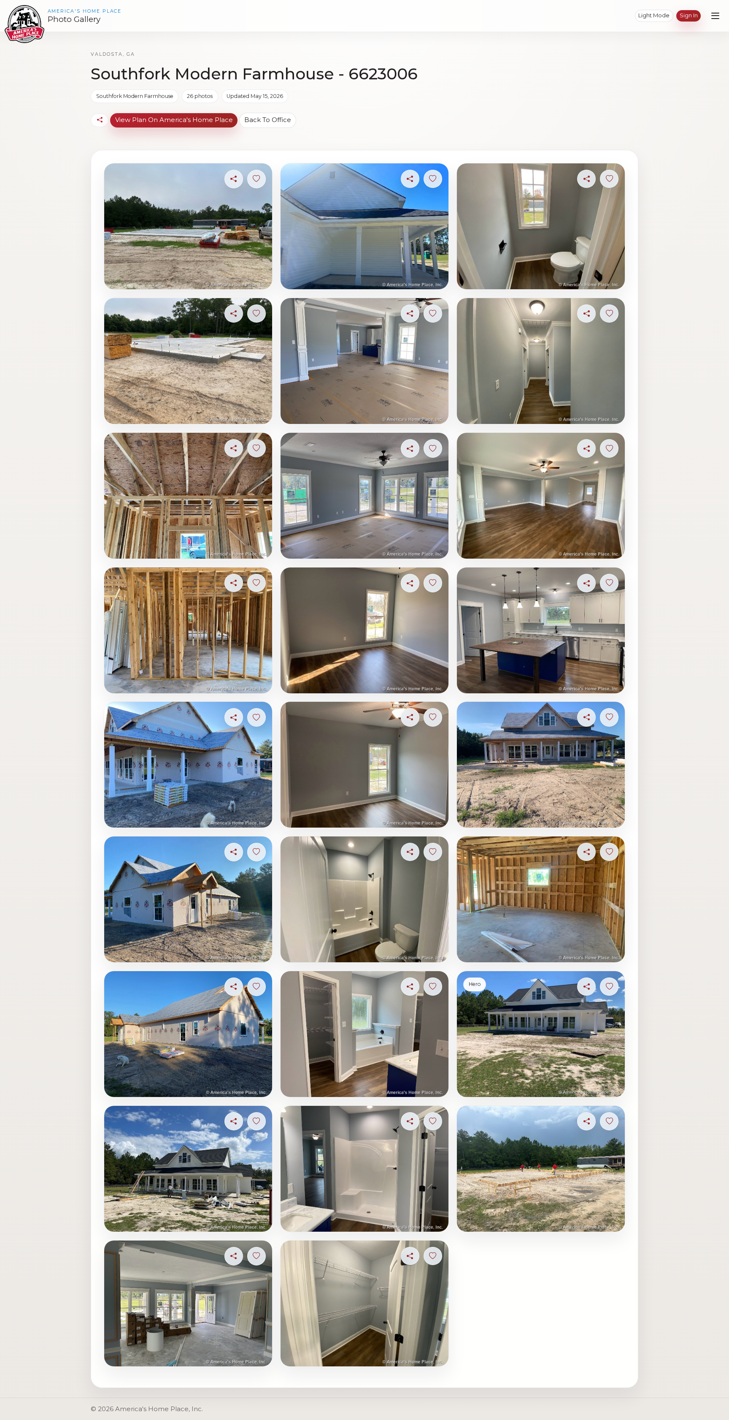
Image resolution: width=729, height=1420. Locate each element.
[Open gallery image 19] (540, 226)
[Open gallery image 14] (364, 765)
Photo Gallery (74, 19)
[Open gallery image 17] (364, 1169)
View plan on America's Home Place (174, 120)
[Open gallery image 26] (540, 1169)
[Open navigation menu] (715, 16)
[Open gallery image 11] (364, 361)
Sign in (689, 15)
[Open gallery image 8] (188, 1169)
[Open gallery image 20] (540, 361)
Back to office (267, 120)
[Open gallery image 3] (188, 496)
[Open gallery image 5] (188, 765)
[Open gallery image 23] (540, 765)
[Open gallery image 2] (188, 361)
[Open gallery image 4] (188, 630)
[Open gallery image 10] (364, 226)
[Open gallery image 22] (540, 630)
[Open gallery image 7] (188, 1034)
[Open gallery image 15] (364, 899)
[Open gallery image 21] (540, 496)
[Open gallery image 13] (364, 630)
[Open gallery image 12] (364, 496)
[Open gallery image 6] (188, 899)
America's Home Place (85, 11)
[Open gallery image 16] (364, 1034)
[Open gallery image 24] (540, 899)
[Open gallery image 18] (364, 1303)
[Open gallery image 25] (540, 1034)
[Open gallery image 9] (188, 1303)
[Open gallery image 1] (188, 226)
